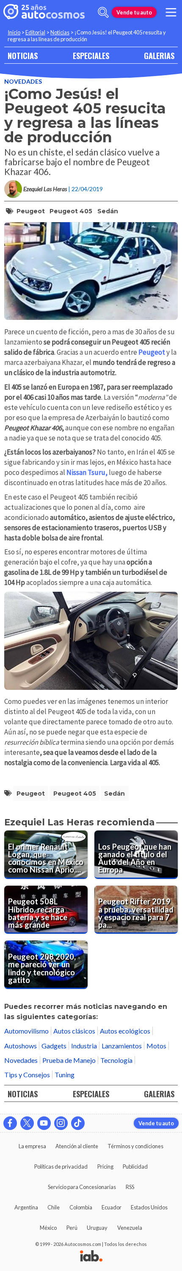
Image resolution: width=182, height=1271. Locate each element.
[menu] (171, 12)
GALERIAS (159, 55)
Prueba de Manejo (69, 1060)
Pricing (105, 1166)
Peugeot (31, 211)
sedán (107, 211)
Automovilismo (26, 1031)
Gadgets (53, 1046)
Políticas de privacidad (61, 1166)
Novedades (23, 81)
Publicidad (135, 1166)
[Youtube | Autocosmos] (44, 1123)
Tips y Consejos (27, 1074)
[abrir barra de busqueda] (103, 12)
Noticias (59, 32)
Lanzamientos (122, 1046)
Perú (71, 1227)
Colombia (80, 1207)
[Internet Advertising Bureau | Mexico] (91, 1256)
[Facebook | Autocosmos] (10, 1123)
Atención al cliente (76, 1146)
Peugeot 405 (71, 211)
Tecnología (116, 1060)
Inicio (14, 32)
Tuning (64, 1074)
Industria (84, 1046)
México (48, 1227)
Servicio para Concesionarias (82, 1186)
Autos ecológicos (125, 1031)
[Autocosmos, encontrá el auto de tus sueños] (44, 12)
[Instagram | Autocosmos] (61, 1123)
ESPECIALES (91, 55)
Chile (53, 1207)
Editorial (35, 32)
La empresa (32, 1146)
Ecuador (111, 1207)
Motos (156, 1046)
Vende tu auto (134, 12)
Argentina (26, 1207)
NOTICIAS (23, 55)
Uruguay (97, 1227)
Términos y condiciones (135, 1146)
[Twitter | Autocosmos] (27, 1123)
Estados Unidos (149, 1207)
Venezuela (129, 1227)
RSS (130, 1186)
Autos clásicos (74, 1031)
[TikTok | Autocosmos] (78, 1123)
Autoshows (20, 1046)
